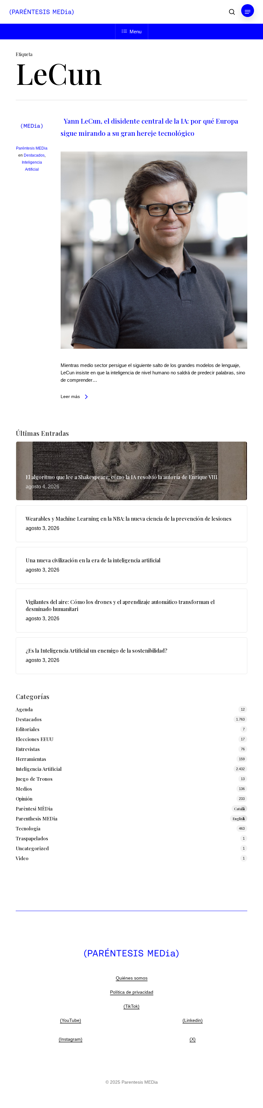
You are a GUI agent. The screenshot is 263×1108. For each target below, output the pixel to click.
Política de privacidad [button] (131, 992)
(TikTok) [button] (131, 1006)
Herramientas (31, 759)
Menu (135, 31)
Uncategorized (32, 848)
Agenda (24, 709)
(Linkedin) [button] (192, 1020)
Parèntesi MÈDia (130, 808)
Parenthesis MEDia (130, 818)
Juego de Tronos (34, 779)
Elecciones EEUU (34, 739)
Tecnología (28, 828)
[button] (247, 12)
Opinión (24, 798)
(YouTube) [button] (70, 1020)
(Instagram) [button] (70, 1039)
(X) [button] (193, 1039)
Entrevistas (28, 749)
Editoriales (27, 729)
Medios (24, 789)
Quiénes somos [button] (132, 978)
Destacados (34, 155)
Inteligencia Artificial (39, 769)
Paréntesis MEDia (31, 148)
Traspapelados (32, 838)
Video (22, 858)
